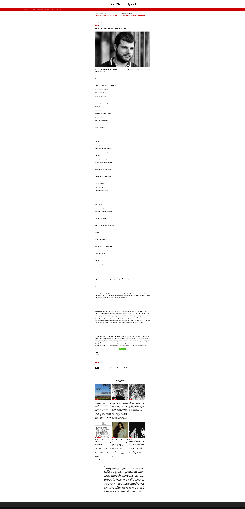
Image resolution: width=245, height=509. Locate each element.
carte (130, 399)
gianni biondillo (132, 441)
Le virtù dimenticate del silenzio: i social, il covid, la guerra (133, 16)
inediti (96, 25)
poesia (130, 367)
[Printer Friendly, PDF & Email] (122, 349)
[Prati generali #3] (103, 392)
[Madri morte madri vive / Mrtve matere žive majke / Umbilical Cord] (120, 392)
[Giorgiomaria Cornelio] (99, 479)
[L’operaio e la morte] (137, 392)
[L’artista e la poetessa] (137, 430)
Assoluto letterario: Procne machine (103, 440)
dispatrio (114, 399)
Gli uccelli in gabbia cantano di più (120, 440)
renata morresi (98, 403)
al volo (97, 399)
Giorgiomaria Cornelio (118, 363)
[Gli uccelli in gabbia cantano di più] (120, 430)
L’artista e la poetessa (134, 440)
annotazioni (98, 437)
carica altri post (99, 460)
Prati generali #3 (99, 402)
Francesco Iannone (104, 367)
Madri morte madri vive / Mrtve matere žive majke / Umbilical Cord (120, 403)
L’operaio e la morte (134, 402)
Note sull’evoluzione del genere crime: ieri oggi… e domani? (107, 16)
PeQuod (125, 367)
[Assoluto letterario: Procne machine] (103, 430)
